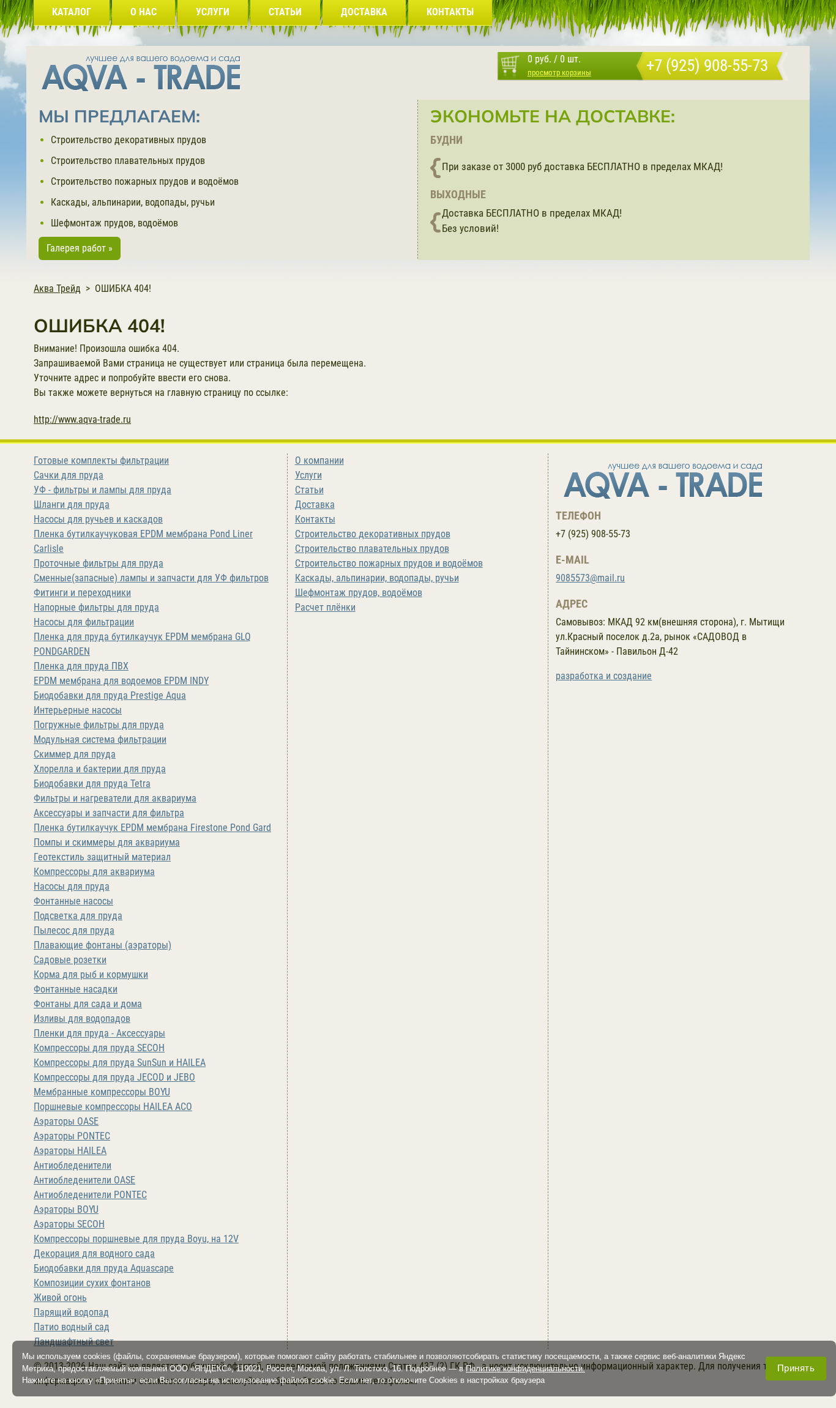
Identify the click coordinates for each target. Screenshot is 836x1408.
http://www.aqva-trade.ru (82, 419)
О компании (319, 460)
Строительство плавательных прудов (128, 160)
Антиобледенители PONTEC (90, 1195)
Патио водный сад (72, 1327)
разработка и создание (604, 676)
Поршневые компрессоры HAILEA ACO (113, 1106)
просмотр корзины (559, 72)
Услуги (308, 475)
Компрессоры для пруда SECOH (99, 1048)
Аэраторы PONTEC (72, 1136)
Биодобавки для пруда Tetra (92, 783)
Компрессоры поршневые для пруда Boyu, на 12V (136, 1239)
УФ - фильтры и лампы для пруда (102, 490)
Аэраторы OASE (66, 1121)
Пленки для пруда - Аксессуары (99, 1033)
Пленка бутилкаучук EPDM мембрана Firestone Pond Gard (152, 827)
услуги (213, 12)
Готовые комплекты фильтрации (101, 460)
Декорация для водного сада (94, 1253)
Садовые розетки (70, 960)
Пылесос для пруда (74, 930)
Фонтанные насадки (76, 989)
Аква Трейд (57, 288)
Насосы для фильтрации (84, 622)
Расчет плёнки (325, 607)
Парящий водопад (71, 1312)
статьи (285, 12)
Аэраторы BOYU (66, 1209)
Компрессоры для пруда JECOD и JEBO (114, 1077)
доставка (364, 12)
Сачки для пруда (68, 475)
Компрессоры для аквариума (94, 871)
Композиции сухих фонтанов (92, 1283)
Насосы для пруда (72, 886)
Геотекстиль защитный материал (102, 857)
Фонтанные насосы (73, 901)
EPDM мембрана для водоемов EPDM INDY (121, 681)
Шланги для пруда (72, 504)
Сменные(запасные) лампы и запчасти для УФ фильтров (151, 578)
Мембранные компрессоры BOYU (102, 1092)
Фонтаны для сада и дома (88, 1004)
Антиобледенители (72, 1165)
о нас (143, 12)
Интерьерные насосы (78, 710)
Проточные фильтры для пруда (98, 563)
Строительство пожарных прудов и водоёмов (145, 181)
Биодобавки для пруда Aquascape (104, 1268)
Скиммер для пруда (75, 754)
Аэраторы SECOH (69, 1224)
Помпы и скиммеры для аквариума (107, 842)
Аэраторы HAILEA (70, 1151)
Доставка (315, 504)
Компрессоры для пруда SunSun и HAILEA (120, 1062)
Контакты (315, 519)
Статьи (309, 490)
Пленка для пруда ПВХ (81, 666)
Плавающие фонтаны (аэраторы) (102, 945)
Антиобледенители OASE (84, 1180)
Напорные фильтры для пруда (96, 607)
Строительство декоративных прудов (128, 140)
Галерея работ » (80, 248)
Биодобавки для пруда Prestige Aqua (110, 695)
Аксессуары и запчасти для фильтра (109, 813)
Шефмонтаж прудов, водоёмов (114, 223)
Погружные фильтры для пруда (99, 725)
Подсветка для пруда (78, 916)
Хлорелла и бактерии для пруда (100, 769)
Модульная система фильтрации (100, 739)
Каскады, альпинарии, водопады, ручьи (133, 202)
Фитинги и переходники (82, 592)
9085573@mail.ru (590, 578)
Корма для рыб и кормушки (91, 974)
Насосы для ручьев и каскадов (98, 519)
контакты (450, 12)
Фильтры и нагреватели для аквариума (115, 798)
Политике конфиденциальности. (525, 1368)
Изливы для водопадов (82, 1018)
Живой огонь (60, 1297)
